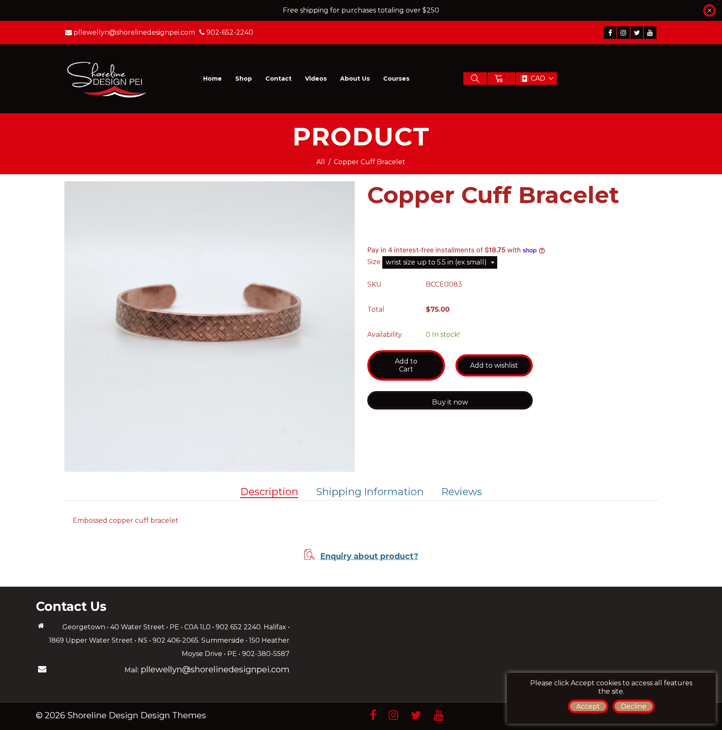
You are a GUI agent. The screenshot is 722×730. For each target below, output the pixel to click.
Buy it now (450, 402)
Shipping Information (370, 492)
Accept (588, 706)
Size (374, 262)
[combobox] (439, 262)
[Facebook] (610, 32)
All (320, 162)
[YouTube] (650, 32)
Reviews (461, 492)
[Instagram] (623, 32)
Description (269, 492)
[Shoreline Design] (107, 78)
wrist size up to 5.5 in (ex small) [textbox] (436, 262)
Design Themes (173, 715)
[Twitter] (636, 32)
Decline (633, 706)
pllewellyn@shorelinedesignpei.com (215, 669)
